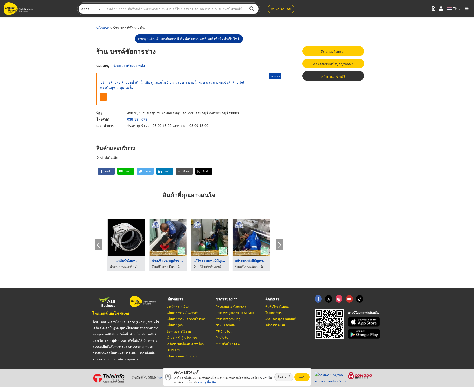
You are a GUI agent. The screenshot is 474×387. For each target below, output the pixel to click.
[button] (106, 171)
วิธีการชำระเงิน (275, 325)
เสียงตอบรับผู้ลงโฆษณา (182, 337)
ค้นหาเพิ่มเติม (281, 8)
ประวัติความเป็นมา (179, 306)
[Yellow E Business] (318, 299)
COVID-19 (173, 350)
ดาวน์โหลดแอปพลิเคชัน (363, 312)
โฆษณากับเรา (274, 312)
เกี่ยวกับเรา (175, 298)
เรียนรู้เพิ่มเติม (207, 382)
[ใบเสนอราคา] (433, 9)
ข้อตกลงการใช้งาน (179, 331)
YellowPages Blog (228, 319)
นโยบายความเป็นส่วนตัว (183, 312)
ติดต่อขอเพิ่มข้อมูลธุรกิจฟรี (333, 63)
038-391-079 (137, 119)
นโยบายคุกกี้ (175, 325)
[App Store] (364, 322)
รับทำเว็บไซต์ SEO (228, 344)
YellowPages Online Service (235, 312)
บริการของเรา (226, 298)
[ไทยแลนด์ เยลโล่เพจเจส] (328, 299)
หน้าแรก (102, 27)
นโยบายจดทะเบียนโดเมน (183, 356)
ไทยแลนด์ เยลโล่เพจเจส (111, 313)
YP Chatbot (223, 331)
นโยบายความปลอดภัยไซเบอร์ (186, 319)
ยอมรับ (301, 377)
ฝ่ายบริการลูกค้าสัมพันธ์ (280, 319)
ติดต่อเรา (272, 298)
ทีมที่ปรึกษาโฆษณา (277, 306)
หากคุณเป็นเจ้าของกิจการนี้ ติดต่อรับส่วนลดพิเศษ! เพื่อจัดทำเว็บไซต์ (189, 38)
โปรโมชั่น (222, 337)
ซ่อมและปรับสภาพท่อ (129, 65)
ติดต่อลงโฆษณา (333, 51)
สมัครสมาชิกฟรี (333, 76)
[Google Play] (364, 334)
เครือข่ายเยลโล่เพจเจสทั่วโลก (185, 344)
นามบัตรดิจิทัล (225, 325)
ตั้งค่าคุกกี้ (283, 377)
